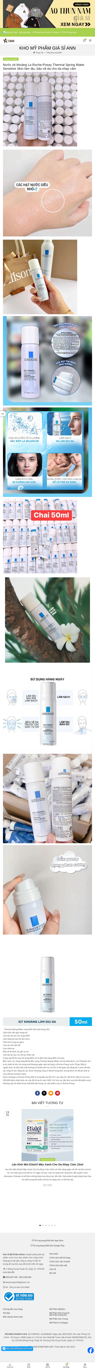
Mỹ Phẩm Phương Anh (59, 1313)
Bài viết (52, 1273)
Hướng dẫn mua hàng (13, 1309)
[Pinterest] (57, 1093)
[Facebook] (37, 1093)
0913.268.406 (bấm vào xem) (18, 1348)
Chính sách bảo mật (58, 1265)
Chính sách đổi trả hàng (59, 1258)
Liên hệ (52, 1269)
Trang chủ (39, 53)
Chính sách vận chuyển (59, 1261)
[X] (44, 1093)
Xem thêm (47, 1185)
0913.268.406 (24, 32)
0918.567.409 (11, 32)
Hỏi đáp (6, 1313)
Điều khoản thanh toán (13, 1317)
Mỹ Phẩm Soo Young (58, 1319)
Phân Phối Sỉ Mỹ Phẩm (38, 1347)
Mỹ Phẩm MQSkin (57, 1309)
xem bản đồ (9, 1272)
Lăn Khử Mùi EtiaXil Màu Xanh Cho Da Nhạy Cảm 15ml (47, 1164)
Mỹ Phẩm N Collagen (58, 1323)
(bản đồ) (73, 32)
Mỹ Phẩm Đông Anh (58, 1315)
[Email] (50, 1093)
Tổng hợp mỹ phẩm (54, 53)
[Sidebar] (3, 414)
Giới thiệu (53, 1254)
